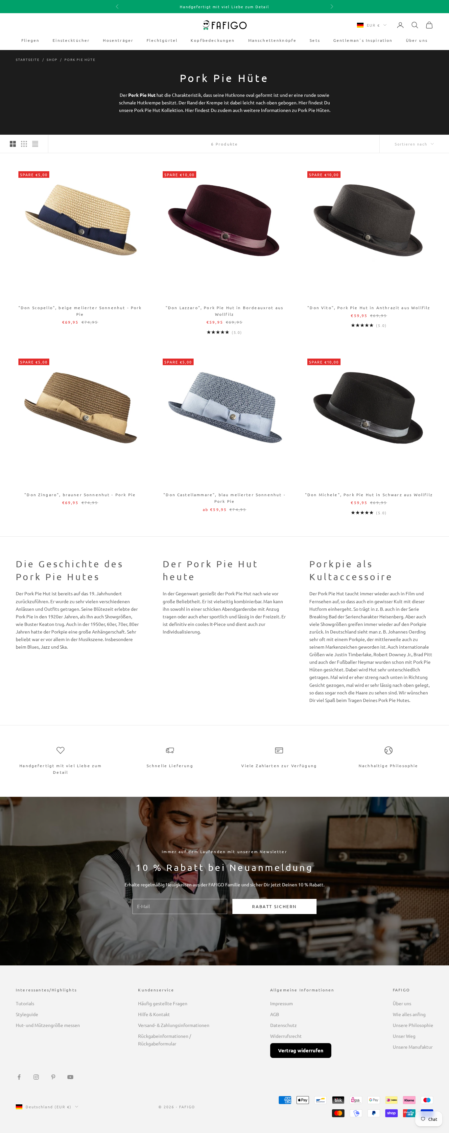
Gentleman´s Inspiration (363, 40)
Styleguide (27, 1014)
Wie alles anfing (409, 1014)
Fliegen (30, 40)
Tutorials (25, 1003)
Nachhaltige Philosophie (388, 765)
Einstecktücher (71, 40)
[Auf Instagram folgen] (36, 1077)
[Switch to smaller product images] (24, 144)
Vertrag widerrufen (300, 1050)
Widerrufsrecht (286, 1036)
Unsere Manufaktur (413, 1047)
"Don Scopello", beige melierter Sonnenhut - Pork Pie (80, 311)
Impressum (281, 1003)
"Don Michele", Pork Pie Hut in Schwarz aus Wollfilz (369, 494)
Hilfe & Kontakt (154, 1014)
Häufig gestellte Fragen (162, 1003)
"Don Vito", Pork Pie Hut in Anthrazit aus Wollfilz (368, 307)
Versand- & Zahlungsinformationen (173, 1025)
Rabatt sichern (274, 906)
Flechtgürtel (162, 40)
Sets (315, 40)
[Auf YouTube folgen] (70, 1077)
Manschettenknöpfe (272, 40)
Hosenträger (118, 40)
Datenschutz (283, 1025)
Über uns (417, 40)
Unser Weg (404, 1036)
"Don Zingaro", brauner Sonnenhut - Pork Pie (80, 494)
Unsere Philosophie (413, 1025)
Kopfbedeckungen (213, 40)
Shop (52, 59)
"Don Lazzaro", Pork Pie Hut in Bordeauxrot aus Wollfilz (224, 311)
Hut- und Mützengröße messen (48, 1025)
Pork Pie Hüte (79, 59)
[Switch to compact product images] (35, 144)
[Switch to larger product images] (13, 144)
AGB (274, 1014)
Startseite (28, 59)
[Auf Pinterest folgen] (53, 1077)
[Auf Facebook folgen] (19, 1077)
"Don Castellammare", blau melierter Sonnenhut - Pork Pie (224, 498)
